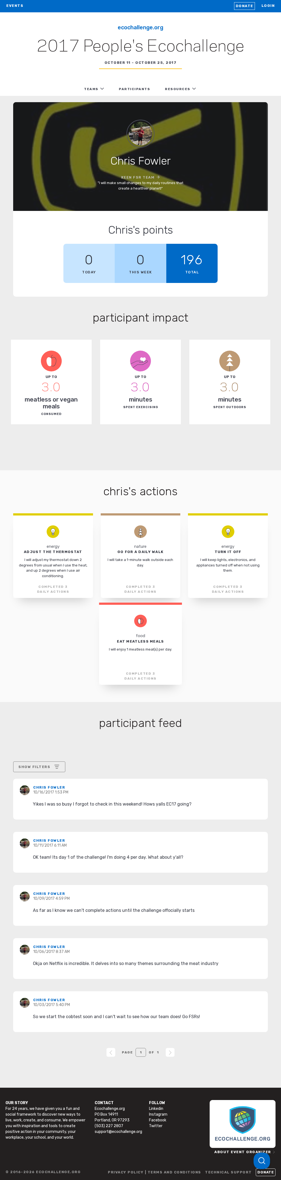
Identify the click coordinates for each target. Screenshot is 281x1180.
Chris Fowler (49, 787)
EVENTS (14, 6)
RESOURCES (177, 89)
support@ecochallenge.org (118, 1131)
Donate (244, 6)
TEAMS (91, 89)
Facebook (157, 1120)
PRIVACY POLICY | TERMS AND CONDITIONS (154, 1172)
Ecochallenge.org (140, 27)
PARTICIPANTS (134, 89)
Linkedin (156, 1108)
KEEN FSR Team (138, 177)
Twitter (155, 1126)
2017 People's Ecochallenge (140, 47)
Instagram (158, 1114)
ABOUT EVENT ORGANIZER (242, 1152)
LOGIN (268, 6)
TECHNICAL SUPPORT (228, 1172)
